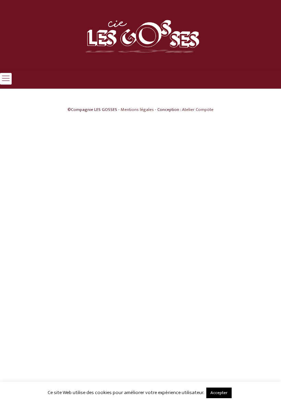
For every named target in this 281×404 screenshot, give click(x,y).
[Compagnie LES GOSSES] (140, 34)
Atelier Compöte (197, 109)
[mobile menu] (6, 79)
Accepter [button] (219, 392)
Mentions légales (137, 109)
